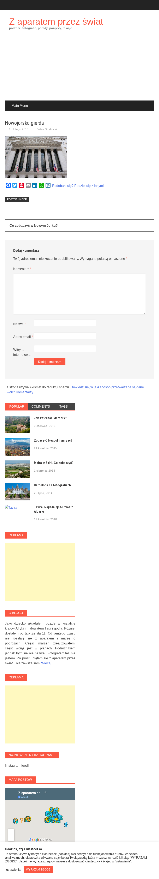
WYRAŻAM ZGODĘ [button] (38, 869)
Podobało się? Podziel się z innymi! (78, 186)
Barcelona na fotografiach (52, 485)
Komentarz (22, 269)
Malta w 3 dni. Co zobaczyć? (53, 463)
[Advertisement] (79, 69)
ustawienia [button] (13, 869)
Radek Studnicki (46, 129)
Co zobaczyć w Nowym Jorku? (34, 225)
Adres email (23, 337)
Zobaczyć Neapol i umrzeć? (53, 440)
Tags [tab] (63, 406)
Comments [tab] (40, 406)
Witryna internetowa (21, 352)
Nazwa (19, 324)
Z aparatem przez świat (56, 21)
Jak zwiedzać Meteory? (50, 418)
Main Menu (20, 105)
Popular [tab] (16, 406)
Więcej (46, 663)
